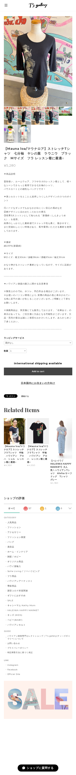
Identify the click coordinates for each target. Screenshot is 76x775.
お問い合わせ (13, 643)
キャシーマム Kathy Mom (21, 605)
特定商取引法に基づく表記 (20, 652)
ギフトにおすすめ (16, 595)
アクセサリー (14, 532)
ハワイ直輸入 (14, 566)
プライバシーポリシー (18, 648)
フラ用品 (12, 576)
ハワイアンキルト (16, 624)
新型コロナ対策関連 (17, 590)
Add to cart (38, 371)
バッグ (10, 542)
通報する (25, 396)
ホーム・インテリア (17, 551)
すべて (11, 508)
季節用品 (12, 586)
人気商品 (12, 522)
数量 (6, 351)
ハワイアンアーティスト (20, 581)
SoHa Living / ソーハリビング (23, 571)
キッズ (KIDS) (14, 615)
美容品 (10, 546)
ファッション (14, 527)
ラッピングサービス (14, 338)
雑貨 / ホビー (14, 556)
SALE (10, 600)
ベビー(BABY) (15, 620)
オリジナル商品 (15, 561)
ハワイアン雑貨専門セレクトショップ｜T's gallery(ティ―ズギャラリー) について (38, 637)
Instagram (13, 665)
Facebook (12, 669)
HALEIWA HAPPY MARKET (23, 610)
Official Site (13, 674)
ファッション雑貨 (16, 537)
